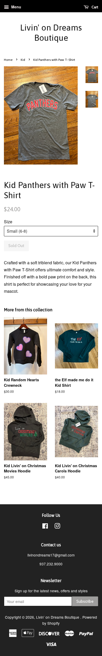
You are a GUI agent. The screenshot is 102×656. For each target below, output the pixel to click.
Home (8, 60)
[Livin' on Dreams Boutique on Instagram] (57, 526)
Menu (15, 6)
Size (8, 222)
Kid (23, 60)
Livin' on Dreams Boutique (51, 32)
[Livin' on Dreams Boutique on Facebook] (45, 526)
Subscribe (85, 601)
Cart (94, 7)
